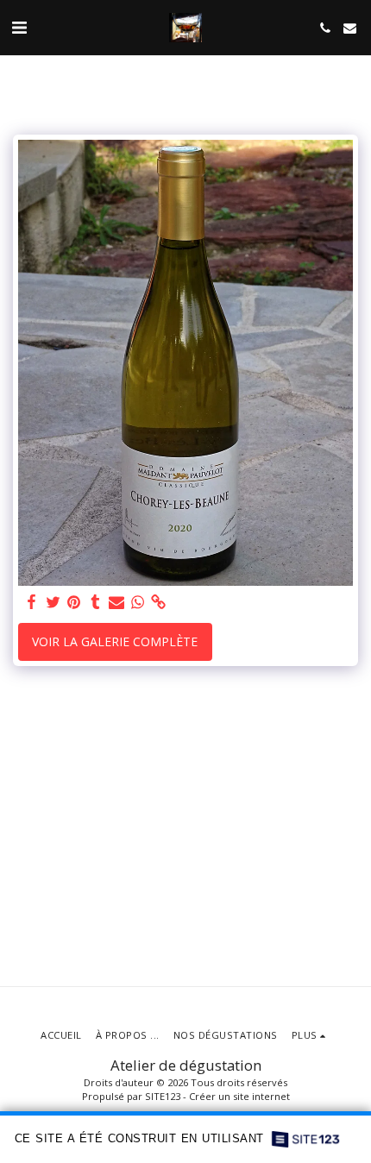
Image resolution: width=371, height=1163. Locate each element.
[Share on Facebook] (32, 602)
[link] (159, 602)
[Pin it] (74, 602)
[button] (19, 27)
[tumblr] (96, 602)
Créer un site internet (239, 1096)
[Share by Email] (116, 602)
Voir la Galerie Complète (115, 641)
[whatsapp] (138, 602)
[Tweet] (53, 602)
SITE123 (162, 1096)
